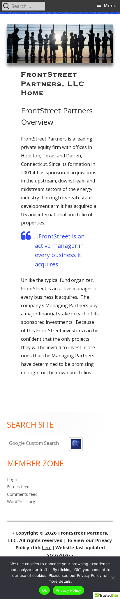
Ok (44, 590)
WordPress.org (21, 501)
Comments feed (22, 494)
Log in (13, 479)
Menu (110, 5)
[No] (113, 578)
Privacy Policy (68, 590)
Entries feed (18, 486)
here (47, 547)
